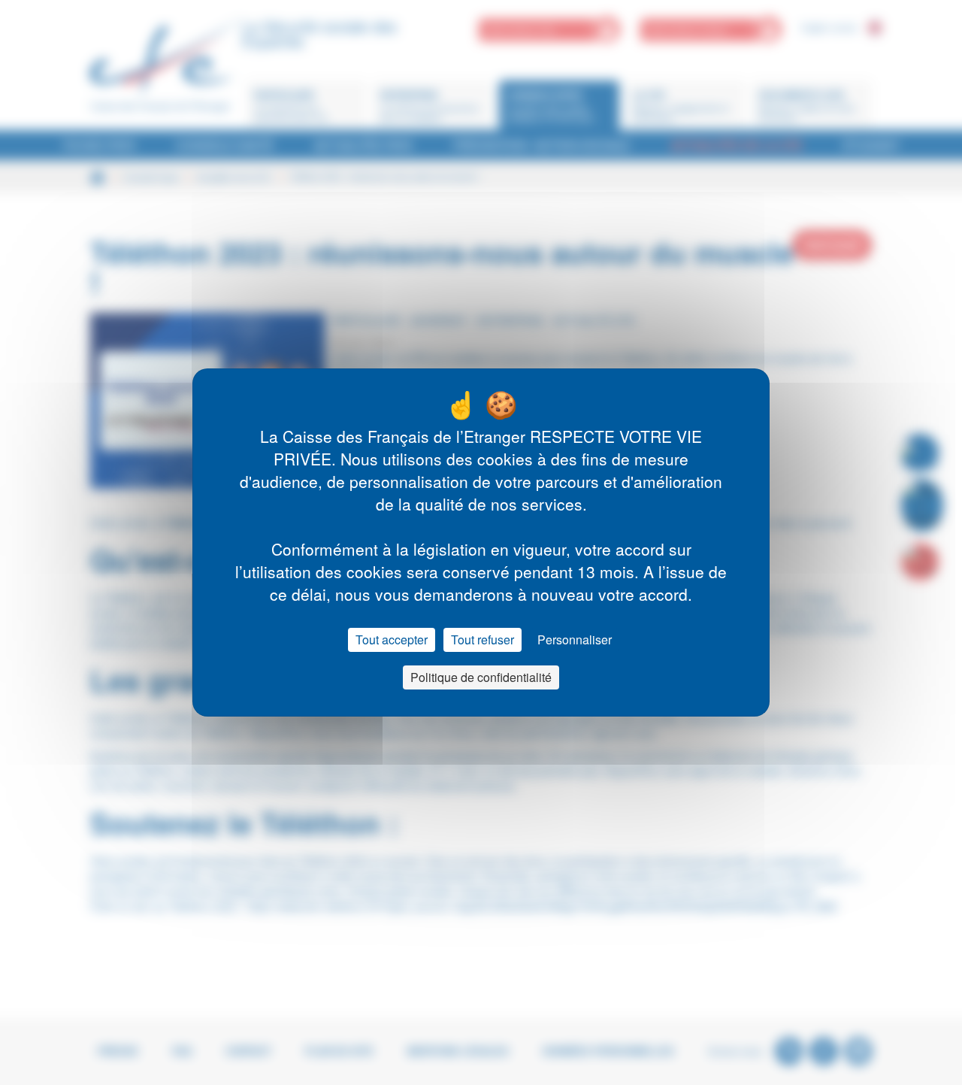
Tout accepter (391, 639)
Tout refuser (482, 639)
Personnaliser (574, 639)
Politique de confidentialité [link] (481, 677)
